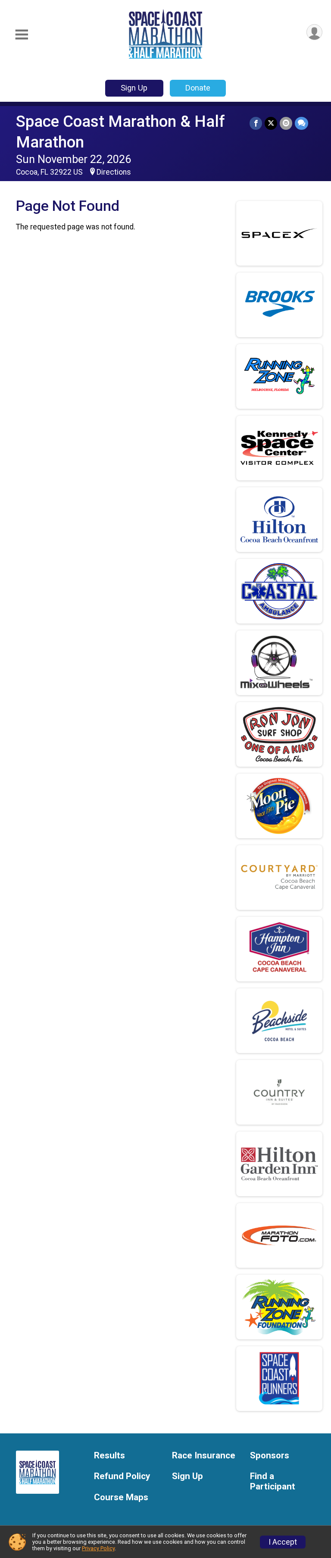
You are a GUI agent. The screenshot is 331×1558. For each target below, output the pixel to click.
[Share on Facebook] (256, 123)
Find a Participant (272, 1481)
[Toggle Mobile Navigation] (21, 35)
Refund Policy (122, 1476)
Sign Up (134, 87)
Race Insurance (203, 1456)
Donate (197, 87)
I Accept (283, 1542)
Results (109, 1456)
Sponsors (269, 1456)
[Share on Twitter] (271, 123)
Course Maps (121, 1497)
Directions (114, 172)
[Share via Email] (286, 123)
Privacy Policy (98, 1548)
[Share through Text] (301, 123)
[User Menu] (314, 32)
